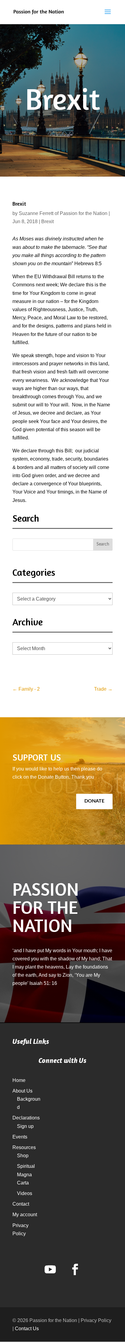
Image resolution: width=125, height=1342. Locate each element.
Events (19, 1136)
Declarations (26, 1117)
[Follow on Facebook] (75, 1269)
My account (24, 1214)
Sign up (25, 1126)
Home (18, 1080)
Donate (94, 801)
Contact (20, 1204)
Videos (24, 1193)
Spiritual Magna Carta (26, 1174)
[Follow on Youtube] (50, 1269)
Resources (24, 1147)
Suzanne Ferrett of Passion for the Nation (63, 213)
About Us (22, 1090)
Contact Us (27, 1328)
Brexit (47, 221)
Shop (23, 1155)
